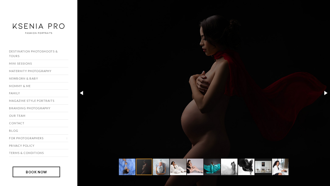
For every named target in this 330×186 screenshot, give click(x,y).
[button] (82, 93)
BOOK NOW (36, 172)
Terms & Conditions (26, 152)
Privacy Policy (22, 145)
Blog (13, 130)
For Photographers (26, 138)
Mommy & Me (20, 86)
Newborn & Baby (23, 78)
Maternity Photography (30, 71)
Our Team (17, 115)
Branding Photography (30, 108)
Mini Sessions (20, 63)
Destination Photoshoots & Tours (33, 54)
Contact (16, 123)
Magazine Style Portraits (31, 100)
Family (14, 93)
